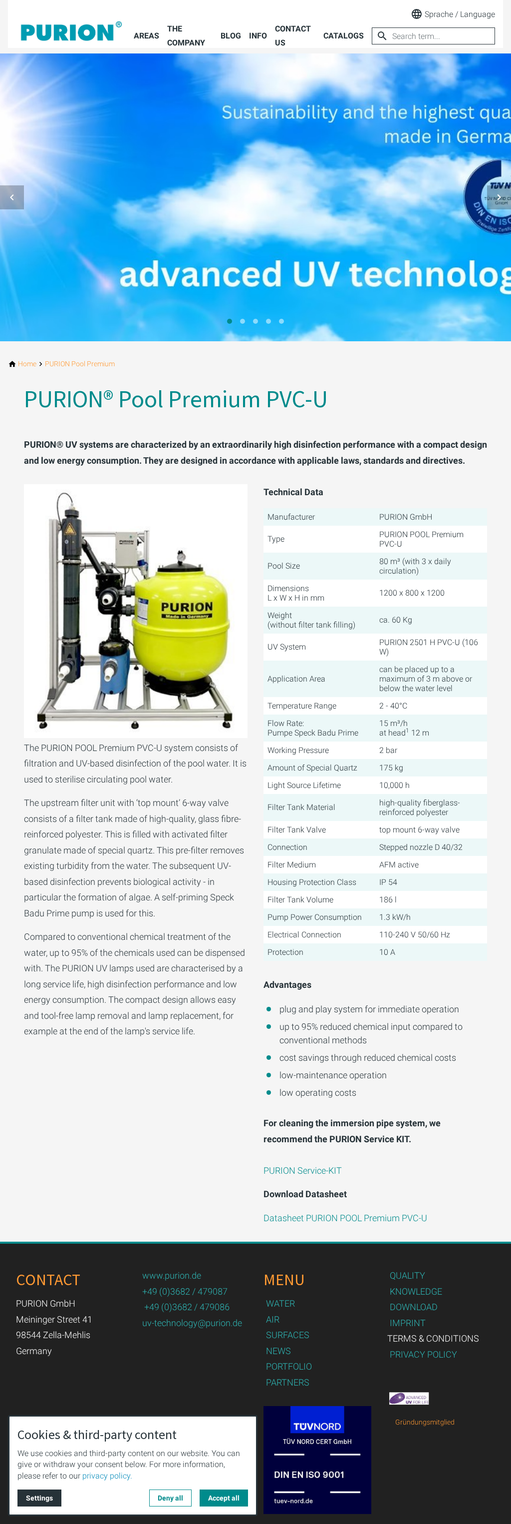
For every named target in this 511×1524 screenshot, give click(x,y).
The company (186, 35)
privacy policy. (107, 1476)
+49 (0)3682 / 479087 (185, 1291)
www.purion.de (171, 1275)
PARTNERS (287, 1382)
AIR (272, 1319)
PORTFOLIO (289, 1366)
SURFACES (287, 1335)
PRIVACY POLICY (423, 1354)
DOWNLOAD (414, 1307)
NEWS (278, 1351)
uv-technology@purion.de (192, 1323)
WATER (280, 1303)
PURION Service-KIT (302, 1170)
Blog (231, 35)
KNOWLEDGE (416, 1291)
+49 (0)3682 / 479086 (187, 1307)
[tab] (229, 321)
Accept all (224, 1498)
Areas (146, 35)
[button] (12, 197)
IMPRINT (408, 1323)
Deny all (170, 1498)
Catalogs (343, 35)
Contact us (293, 35)
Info (258, 35)
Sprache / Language (460, 14)
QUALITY (407, 1275)
